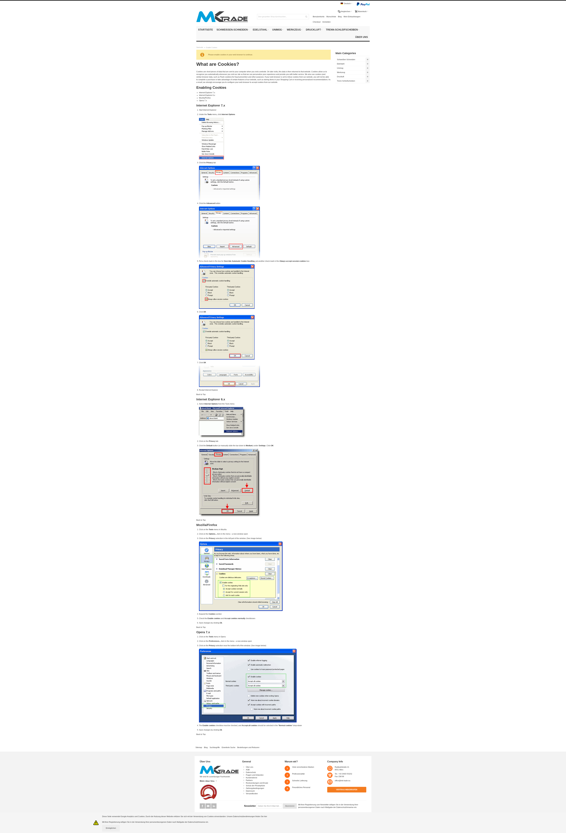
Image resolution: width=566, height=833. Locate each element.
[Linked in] (214, 806)
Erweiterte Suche (228, 747)
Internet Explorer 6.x (207, 95)
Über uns (249, 767)
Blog (340, 17)
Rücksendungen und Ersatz (257, 783)
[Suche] (306, 16)
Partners (249, 780)
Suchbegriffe (215, 747)
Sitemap (198, 747)
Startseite (199, 47)
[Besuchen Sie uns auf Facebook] (202, 806)
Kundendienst (251, 778)
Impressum (250, 791)
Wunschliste (331, 17)
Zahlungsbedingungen (255, 788)
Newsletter (250, 806)
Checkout (316, 22)
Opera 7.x (203, 101)
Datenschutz (251, 772)
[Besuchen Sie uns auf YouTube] (208, 806)
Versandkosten (252, 794)
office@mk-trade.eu (342, 781)
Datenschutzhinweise (345, 807)
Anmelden (326, 22)
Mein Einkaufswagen (352, 17)
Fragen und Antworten (255, 775)
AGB (248, 770)
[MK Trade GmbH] (222, 16)
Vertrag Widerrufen (346, 790)
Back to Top (201, 394)
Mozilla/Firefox (205, 98)
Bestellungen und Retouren (248, 747)
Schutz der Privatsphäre (255, 786)
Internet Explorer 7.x (207, 93)
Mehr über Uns (207, 781)
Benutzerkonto (318, 17)
